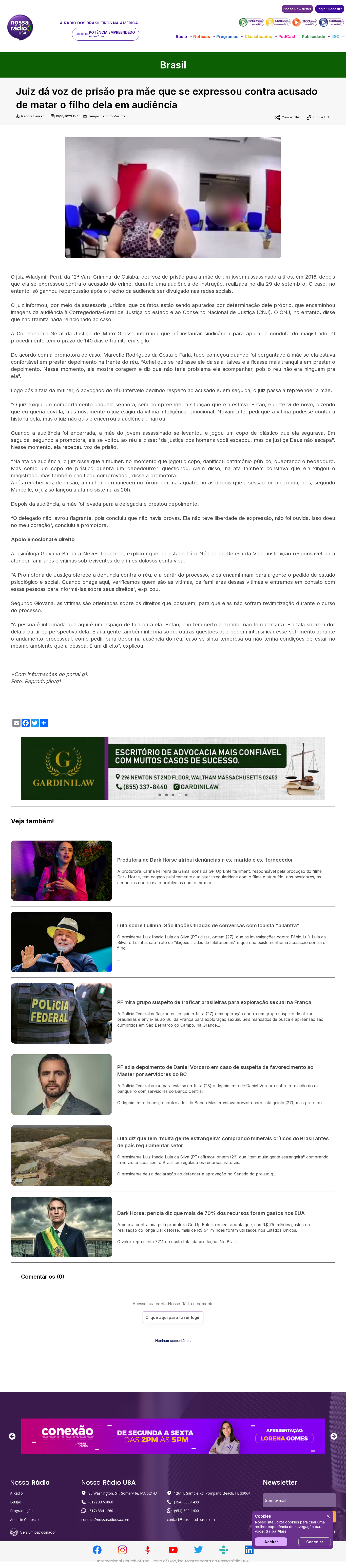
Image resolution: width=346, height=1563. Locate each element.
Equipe (15, 1502)
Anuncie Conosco (24, 1519)
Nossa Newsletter (297, 9)
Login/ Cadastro (329, 9)
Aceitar (271, 1541)
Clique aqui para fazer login (173, 1317)
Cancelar (314, 1541)
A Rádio (16, 1493)
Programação (21, 1510)
